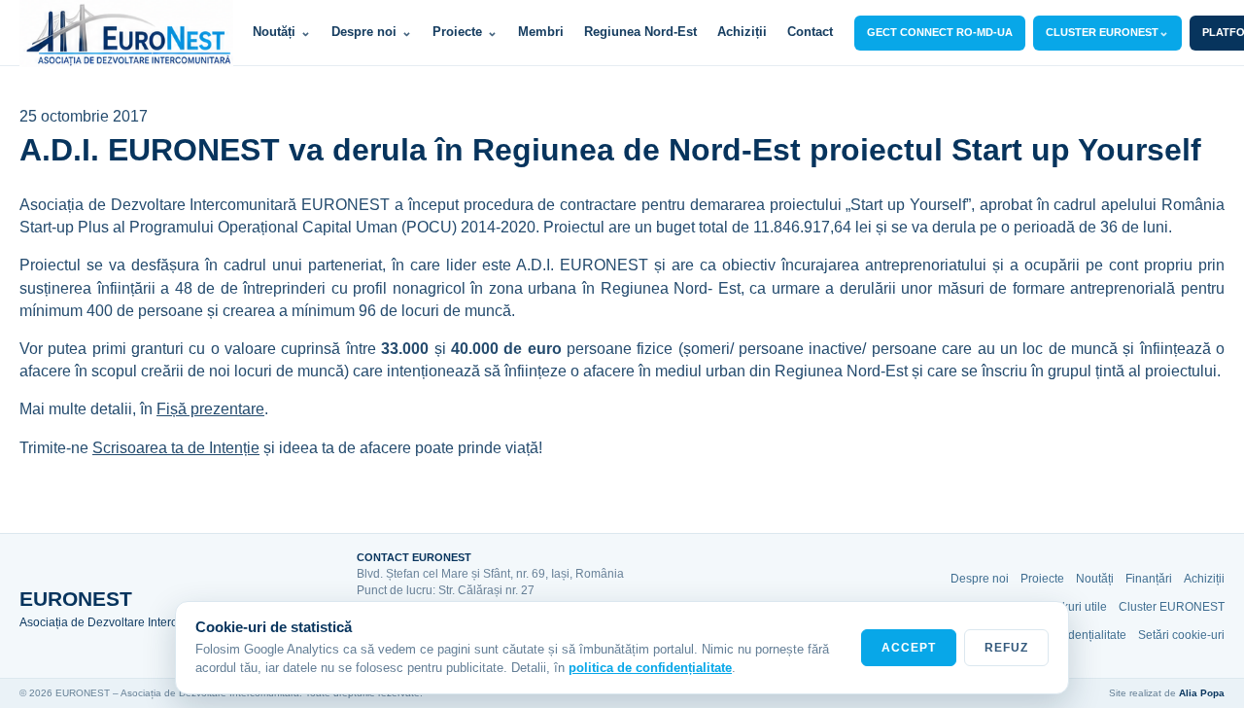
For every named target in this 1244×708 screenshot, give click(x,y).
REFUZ (1006, 648)
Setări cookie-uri (1181, 635)
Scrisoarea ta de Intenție (175, 448)
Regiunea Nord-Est (640, 31)
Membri (541, 31)
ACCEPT (908, 648)
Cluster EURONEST (1172, 607)
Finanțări (1148, 578)
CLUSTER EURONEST (1107, 31)
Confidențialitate (1083, 635)
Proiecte (465, 31)
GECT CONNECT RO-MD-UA (940, 32)
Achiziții (742, 31)
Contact (810, 31)
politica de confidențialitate (650, 667)
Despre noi (371, 31)
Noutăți (282, 31)
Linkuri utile (1076, 607)
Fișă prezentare (210, 409)
